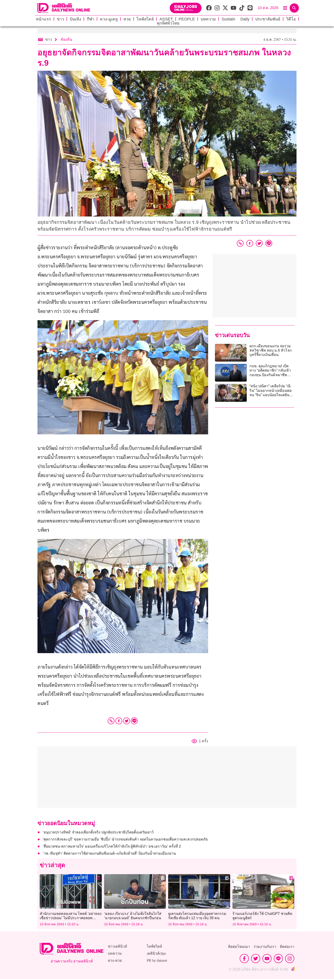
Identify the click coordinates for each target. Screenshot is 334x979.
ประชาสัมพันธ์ (267, 19)
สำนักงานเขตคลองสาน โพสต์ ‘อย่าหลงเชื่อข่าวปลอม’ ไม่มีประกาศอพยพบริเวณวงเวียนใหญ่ (71, 918)
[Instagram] (289, 958)
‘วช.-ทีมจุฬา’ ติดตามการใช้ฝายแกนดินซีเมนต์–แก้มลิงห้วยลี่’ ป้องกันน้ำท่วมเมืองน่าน (109, 853)
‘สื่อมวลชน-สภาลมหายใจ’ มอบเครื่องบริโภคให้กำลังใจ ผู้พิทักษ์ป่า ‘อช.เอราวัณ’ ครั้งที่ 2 (112, 846)
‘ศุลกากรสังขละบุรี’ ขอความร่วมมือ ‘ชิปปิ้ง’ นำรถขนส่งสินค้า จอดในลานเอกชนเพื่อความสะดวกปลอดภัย (125, 839)
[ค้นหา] (294, 8)
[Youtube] (267, 958)
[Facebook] (118, 720)
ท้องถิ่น (66, 39)
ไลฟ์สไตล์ (145, 19)
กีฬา (90, 19)
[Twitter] (126, 720)
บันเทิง (75, 19)
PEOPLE (187, 19)
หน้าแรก (43, 19)
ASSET (166, 19)
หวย (127, 19)
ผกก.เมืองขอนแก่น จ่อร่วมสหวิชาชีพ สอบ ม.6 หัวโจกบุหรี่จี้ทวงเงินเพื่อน (270, 350)
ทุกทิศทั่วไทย (168, 23)
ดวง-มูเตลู (109, 19)
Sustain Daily (235, 19)
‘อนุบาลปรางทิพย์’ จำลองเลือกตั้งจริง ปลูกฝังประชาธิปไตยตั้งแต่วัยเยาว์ (98, 832)
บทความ (208, 19)
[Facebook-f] (244, 958)
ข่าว (60, 19)
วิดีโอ (291, 19)
